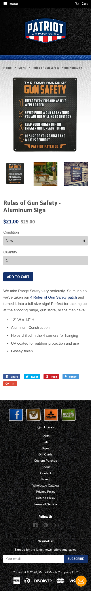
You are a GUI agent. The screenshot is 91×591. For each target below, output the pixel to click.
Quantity (10, 252)
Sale (45, 442)
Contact (45, 473)
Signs (22, 67)
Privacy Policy (45, 491)
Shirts (45, 436)
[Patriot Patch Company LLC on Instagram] (56, 526)
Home (7, 67)
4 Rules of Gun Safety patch (53, 297)
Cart (84, 4)
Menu (13, 4)
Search (46, 479)
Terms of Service (45, 504)
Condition (11, 232)
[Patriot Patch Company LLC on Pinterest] (45, 526)
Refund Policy (45, 498)
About (46, 467)
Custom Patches (45, 460)
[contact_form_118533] (81, 581)
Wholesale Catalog (45, 485)
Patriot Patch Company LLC (58, 572)
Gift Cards (45, 454)
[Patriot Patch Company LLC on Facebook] (35, 526)
